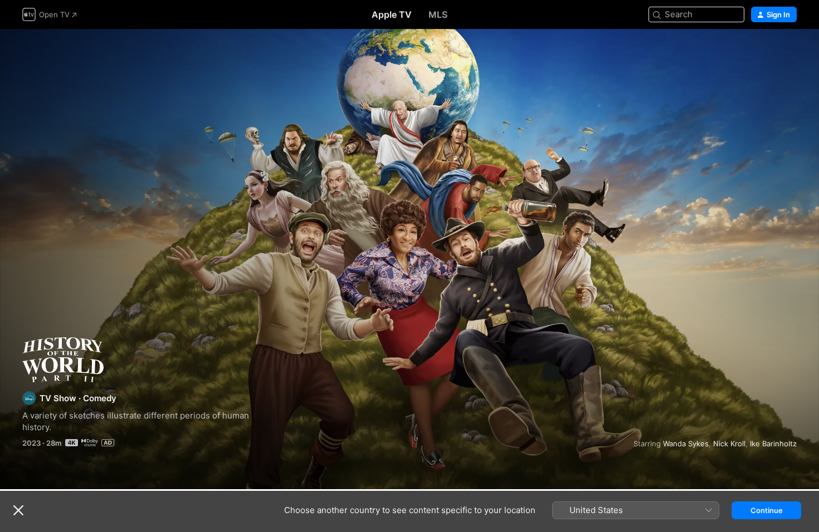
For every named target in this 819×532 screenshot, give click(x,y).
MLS (437, 14)
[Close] (18, 510)
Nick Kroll (729, 443)
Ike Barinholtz (773, 443)
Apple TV (392, 14)
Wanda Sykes (686, 443)
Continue (766, 510)
